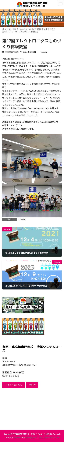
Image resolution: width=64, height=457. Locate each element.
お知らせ (22, 219)
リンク (32, 385)
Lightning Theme (31, 438)
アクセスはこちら (13, 385)
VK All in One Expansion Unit (49, 438)
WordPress (18, 438)
